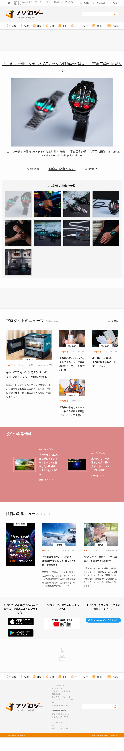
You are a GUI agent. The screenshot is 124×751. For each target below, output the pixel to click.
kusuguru (56, 710)
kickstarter (76, 155)
